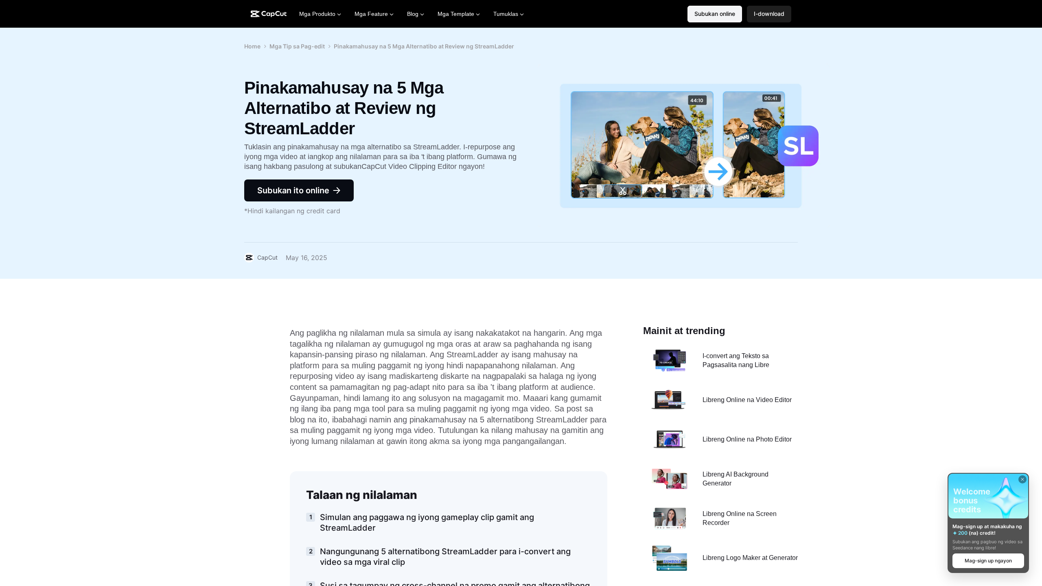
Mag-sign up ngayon (988, 561)
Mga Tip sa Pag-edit (297, 46)
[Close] (1022, 479)
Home (252, 46)
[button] (769, 14)
